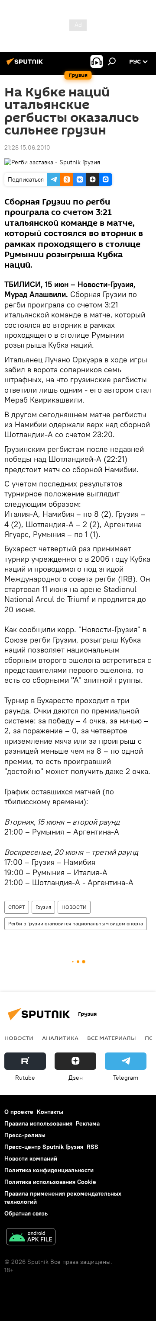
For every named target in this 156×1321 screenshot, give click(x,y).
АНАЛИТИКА (60, 1038)
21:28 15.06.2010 (27, 147)
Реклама (88, 1123)
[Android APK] (30, 1237)
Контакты (50, 1112)
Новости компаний (30, 1158)
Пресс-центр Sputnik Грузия (43, 1147)
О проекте (18, 1112)
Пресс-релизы (25, 1135)
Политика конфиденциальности (49, 1170)
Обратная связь (26, 1213)
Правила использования (38, 1123)
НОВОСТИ (74, 907)
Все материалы (111, 1038)
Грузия (43, 907)
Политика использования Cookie (50, 1182)
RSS (92, 1147)
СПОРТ (16, 907)
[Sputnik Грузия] (26, 65)
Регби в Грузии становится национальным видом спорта (75, 923)
